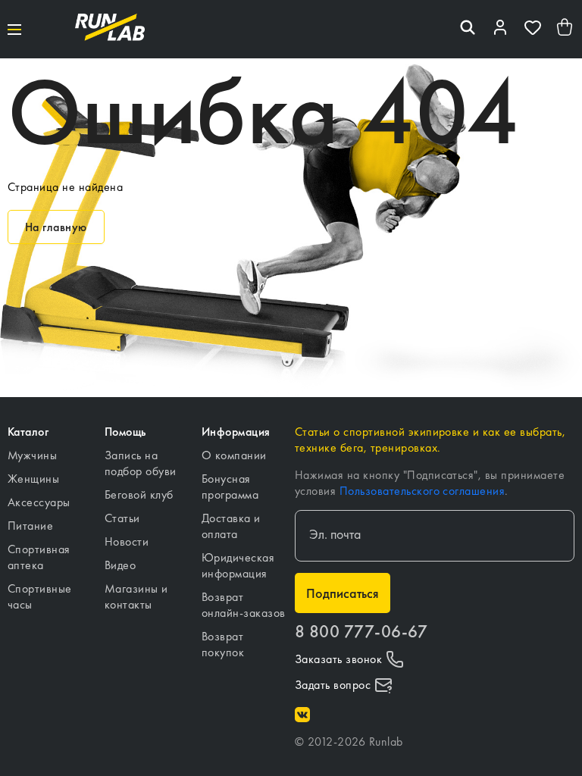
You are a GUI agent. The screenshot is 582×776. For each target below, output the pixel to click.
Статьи (122, 518)
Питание (30, 526)
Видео (120, 565)
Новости (127, 541)
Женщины (33, 479)
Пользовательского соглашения (422, 491)
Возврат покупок (223, 644)
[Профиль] (500, 29)
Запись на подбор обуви (141, 463)
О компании (234, 455)
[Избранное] (533, 29)
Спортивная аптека (39, 557)
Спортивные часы (40, 596)
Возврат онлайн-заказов (244, 605)
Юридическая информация (238, 565)
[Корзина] (565, 29)
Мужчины (32, 455)
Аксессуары (39, 502)
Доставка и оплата (231, 526)
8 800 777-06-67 (361, 632)
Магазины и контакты (136, 596)
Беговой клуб (139, 494)
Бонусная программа (230, 486)
